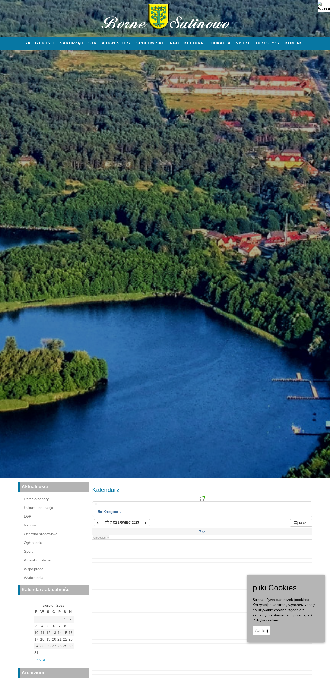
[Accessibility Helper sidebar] (324, 6)
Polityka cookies (266, 620)
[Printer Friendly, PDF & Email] (202, 498)
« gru (40, 659)
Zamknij (261, 630)
